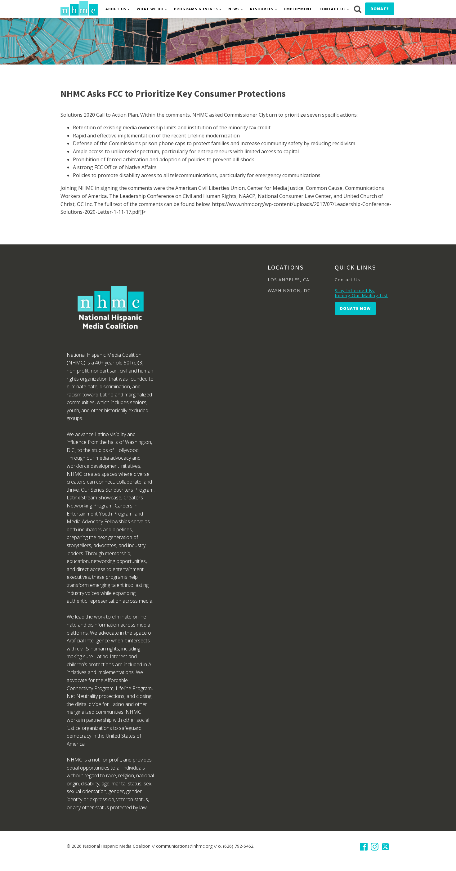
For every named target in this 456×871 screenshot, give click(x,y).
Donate (379, 8)
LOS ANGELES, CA (288, 279)
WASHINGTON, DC (289, 290)
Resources (262, 9)
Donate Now (355, 308)
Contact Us (333, 9)
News (234, 9)
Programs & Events (196, 9)
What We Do (150, 9)
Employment (298, 9)
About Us (116, 9)
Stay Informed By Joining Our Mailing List (361, 293)
